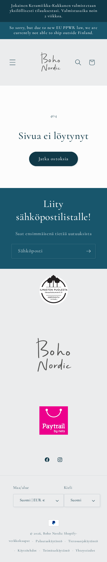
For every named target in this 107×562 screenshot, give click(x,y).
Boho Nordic (53, 533)
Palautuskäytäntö (49, 541)
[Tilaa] (88, 251)
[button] (12, 62)
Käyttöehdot (27, 550)
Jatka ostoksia (53, 159)
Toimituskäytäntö (56, 550)
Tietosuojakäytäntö (83, 541)
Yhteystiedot (85, 550)
